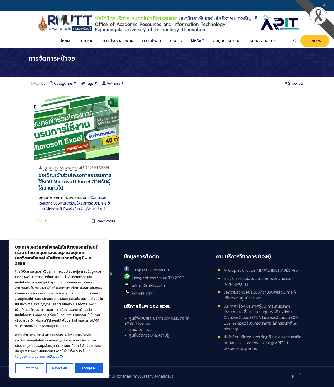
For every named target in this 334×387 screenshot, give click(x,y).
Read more (106, 221)
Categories (63, 83)
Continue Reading (74, 203)
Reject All (59, 368)
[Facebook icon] (292, 376)
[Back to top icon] (301, 374)
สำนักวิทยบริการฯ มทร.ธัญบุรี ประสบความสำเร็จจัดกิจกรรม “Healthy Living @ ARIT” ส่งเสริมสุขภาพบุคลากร (263, 342)
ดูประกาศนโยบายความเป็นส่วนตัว (41, 356)
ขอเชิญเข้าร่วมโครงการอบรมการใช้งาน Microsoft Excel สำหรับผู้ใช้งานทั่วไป (75, 181)
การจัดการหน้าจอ (42, 67)
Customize (30, 368)
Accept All (89, 368)
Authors (113, 83)
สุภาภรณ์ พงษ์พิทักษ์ (60, 167)
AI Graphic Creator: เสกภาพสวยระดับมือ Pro (261, 270)
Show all (295, 83)
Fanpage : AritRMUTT (151, 270)
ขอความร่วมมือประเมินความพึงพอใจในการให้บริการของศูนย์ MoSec (260, 295)
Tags (90, 83)
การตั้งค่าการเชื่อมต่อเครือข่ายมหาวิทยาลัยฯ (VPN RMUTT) (258, 281)
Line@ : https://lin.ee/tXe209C (158, 278)
